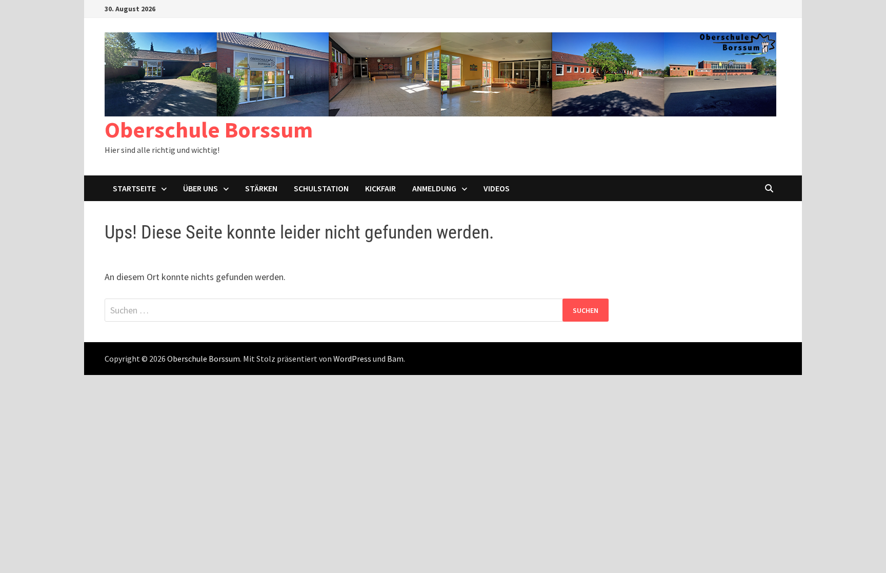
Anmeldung (434, 188)
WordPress (352, 358)
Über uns (200, 188)
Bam (395, 358)
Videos (497, 188)
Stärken (261, 188)
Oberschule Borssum (209, 129)
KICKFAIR (380, 188)
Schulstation (321, 188)
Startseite (134, 188)
